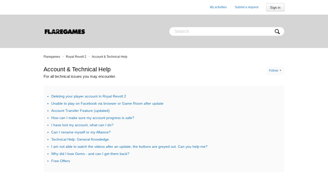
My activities (218, 7)
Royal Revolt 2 (76, 57)
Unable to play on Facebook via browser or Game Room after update (107, 103)
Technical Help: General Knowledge (80, 139)
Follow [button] (273, 70)
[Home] (65, 31)
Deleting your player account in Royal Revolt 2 (88, 96)
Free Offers (60, 161)
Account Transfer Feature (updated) (80, 111)
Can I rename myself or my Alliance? (81, 132)
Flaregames (52, 57)
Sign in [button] (275, 7)
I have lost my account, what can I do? (82, 125)
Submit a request (246, 7)
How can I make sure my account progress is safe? (92, 118)
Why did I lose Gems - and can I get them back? (90, 154)
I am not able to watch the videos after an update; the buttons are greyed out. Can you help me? (129, 146)
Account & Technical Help (109, 57)
